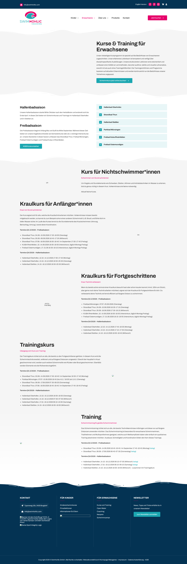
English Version (140, 4)
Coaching (100, 511)
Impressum (122, 560)
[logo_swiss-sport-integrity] (31, 525)
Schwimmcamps (103, 518)
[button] (131, 107)
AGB (147, 560)
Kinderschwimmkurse (68, 505)
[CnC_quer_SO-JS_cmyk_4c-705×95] (36, 517)
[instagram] (158, 4)
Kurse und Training (104, 505)
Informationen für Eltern (69, 511)
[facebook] (150, 4)
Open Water (101, 508)
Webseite (86, 560)
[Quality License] (75, 515)
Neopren (100, 514)
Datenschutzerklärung (136, 560)
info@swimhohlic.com (32, 5)
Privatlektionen (66, 508)
